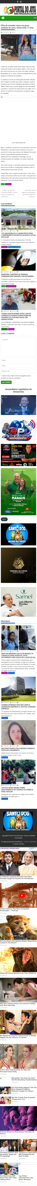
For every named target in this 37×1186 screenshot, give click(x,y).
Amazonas (4, 329)
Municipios (11, 673)
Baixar (4, 519)
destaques (8, 184)
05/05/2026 (6, 785)
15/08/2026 (6, 702)
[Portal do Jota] (18, 14)
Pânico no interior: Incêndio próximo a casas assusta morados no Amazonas (9, 193)
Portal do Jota (18, 835)
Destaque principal (11, 286)
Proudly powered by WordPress (11, 842)
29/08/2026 (6, 231)
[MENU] (35, 17)
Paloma (13, 231)
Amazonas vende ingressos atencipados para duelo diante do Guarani (28, 193)
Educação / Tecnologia (14, 247)
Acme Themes (19, 844)
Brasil (2, 184)
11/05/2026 (6, 746)
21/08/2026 (6, 651)
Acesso (14, 32)
